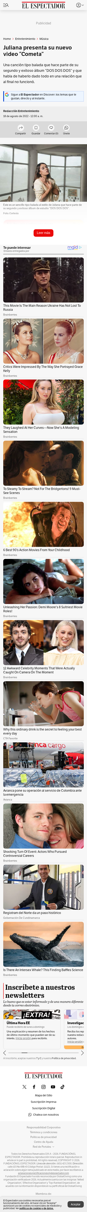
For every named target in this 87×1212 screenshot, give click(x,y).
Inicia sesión (23, 1038)
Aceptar (76, 1204)
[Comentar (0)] (51, 128)
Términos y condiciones (43, 1132)
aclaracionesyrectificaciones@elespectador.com (43, 1173)
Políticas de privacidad (43, 1137)
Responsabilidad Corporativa (43, 1127)
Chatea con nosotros (46, 1114)
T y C (38, 1058)
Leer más (43, 233)
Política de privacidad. (64, 1058)
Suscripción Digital (43, 1108)
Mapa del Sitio (43, 1095)
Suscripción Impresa (43, 1102)
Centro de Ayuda (43, 1142)
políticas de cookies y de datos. (36, 1208)
